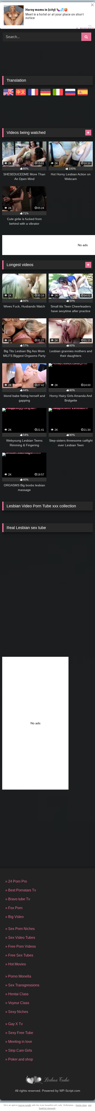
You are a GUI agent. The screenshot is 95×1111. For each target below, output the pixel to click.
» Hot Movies (15, 964)
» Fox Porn (14, 908)
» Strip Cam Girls (18, 1050)
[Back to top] (81, 1098)
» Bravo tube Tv (17, 899)
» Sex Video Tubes (20, 937)
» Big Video (14, 917)
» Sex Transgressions (22, 985)
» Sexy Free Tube (19, 1033)
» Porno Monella (18, 976)
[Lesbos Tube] (47, 1080)
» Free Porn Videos (20, 946)
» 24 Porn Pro (16, 881)
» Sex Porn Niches (20, 929)
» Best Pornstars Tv (20, 890)
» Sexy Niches (16, 1012)
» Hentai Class (16, 994)
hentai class (81, 1105)
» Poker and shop (19, 1059)
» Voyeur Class (17, 1003)
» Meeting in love (18, 1041)
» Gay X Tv (14, 1024)
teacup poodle (24, 1105)
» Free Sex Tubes (19, 955)
